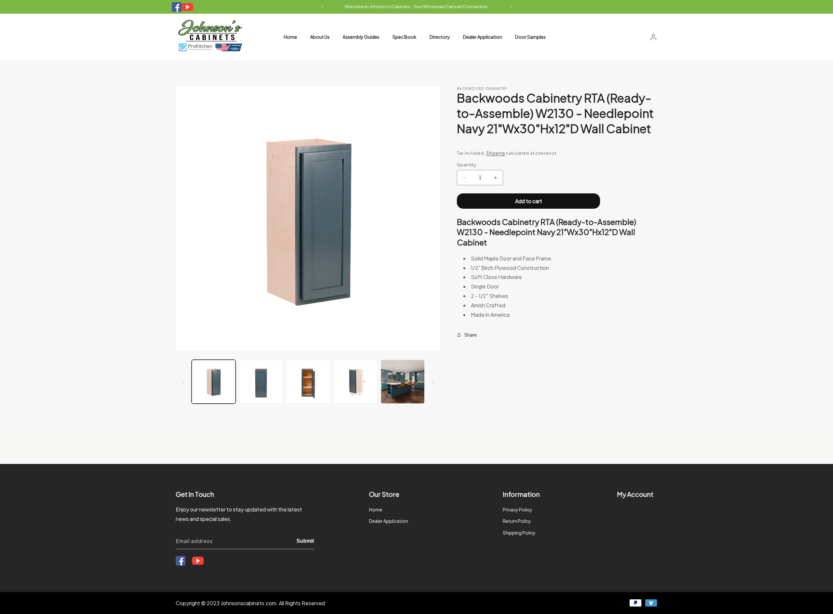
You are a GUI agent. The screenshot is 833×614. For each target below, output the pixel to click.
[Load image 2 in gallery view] (261, 382)
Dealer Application (388, 521)
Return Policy (517, 521)
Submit (305, 541)
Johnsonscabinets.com (248, 603)
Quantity (466, 164)
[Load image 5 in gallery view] (403, 382)
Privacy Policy (517, 509)
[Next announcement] (510, 7)
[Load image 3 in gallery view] (308, 382)
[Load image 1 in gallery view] (214, 382)
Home (375, 509)
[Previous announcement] (322, 7)
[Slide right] (433, 382)
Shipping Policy (519, 533)
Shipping (495, 153)
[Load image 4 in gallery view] (355, 382)
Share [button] (470, 335)
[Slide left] (183, 382)
